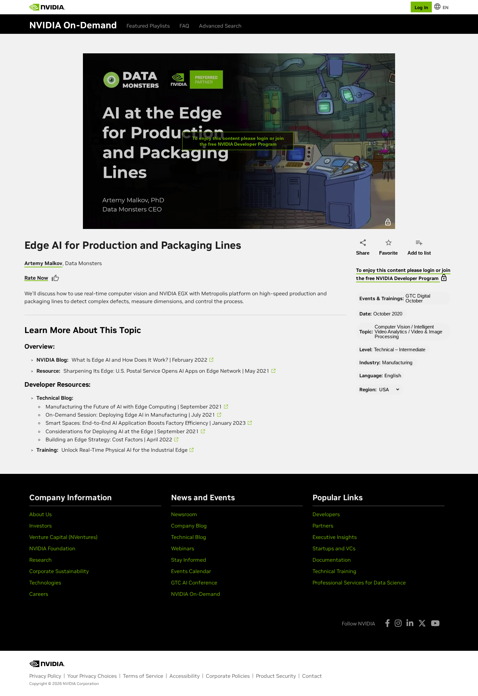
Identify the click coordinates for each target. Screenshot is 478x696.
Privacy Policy (45, 676)
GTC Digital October (417, 298)
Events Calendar (191, 571)
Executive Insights (334, 537)
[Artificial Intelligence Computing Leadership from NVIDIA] (47, 7)
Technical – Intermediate (399, 349)
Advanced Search (220, 25)
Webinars (182, 548)
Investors (40, 525)
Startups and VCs (333, 548)
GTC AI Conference (194, 582)
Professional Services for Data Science (359, 582)
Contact (312, 676)
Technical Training (334, 571)
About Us (40, 514)
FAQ (184, 25)
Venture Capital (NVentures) (63, 537)
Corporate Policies (228, 676)
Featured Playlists (148, 25)
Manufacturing (397, 362)
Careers (38, 594)
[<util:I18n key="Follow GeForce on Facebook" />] (387, 623)
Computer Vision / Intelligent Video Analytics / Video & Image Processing (408, 331)
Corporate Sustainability (59, 571)
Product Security (276, 676)
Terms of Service (143, 676)
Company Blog (189, 525)
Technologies (45, 582)
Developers (326, 514)
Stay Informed (188, 559)
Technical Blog (188, 537)
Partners (322, 525)
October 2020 (387, 313)
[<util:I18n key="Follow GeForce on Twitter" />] (422, 623)
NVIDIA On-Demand (195, 594)
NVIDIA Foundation (52, 548)
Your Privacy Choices (92, 676)
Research (40, 559)
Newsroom (184, 514)
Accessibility (184, 676)
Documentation (331, 559)
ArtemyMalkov (43, 263)
